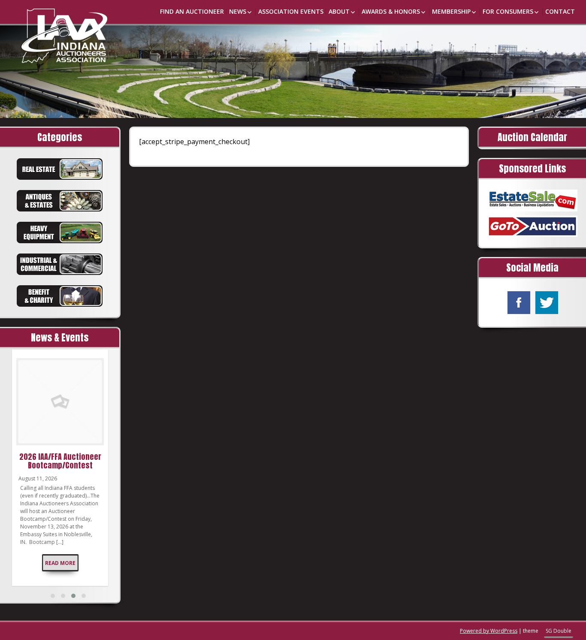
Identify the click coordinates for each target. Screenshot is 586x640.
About (339, 11)
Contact (560, 11)
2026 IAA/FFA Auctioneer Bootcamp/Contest (60, 461)
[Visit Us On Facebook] (518, 302)
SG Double (558, 630)
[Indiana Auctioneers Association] (51, 31)
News (237, 11)
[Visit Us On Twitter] (546, 302)
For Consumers (508, 11)
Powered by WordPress (488, 630)
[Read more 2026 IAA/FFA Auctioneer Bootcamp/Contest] (60, 402)
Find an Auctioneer (192, 11)
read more (60, 563)
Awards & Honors (391, 11)
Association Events (290, 11)
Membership (451, 11)
